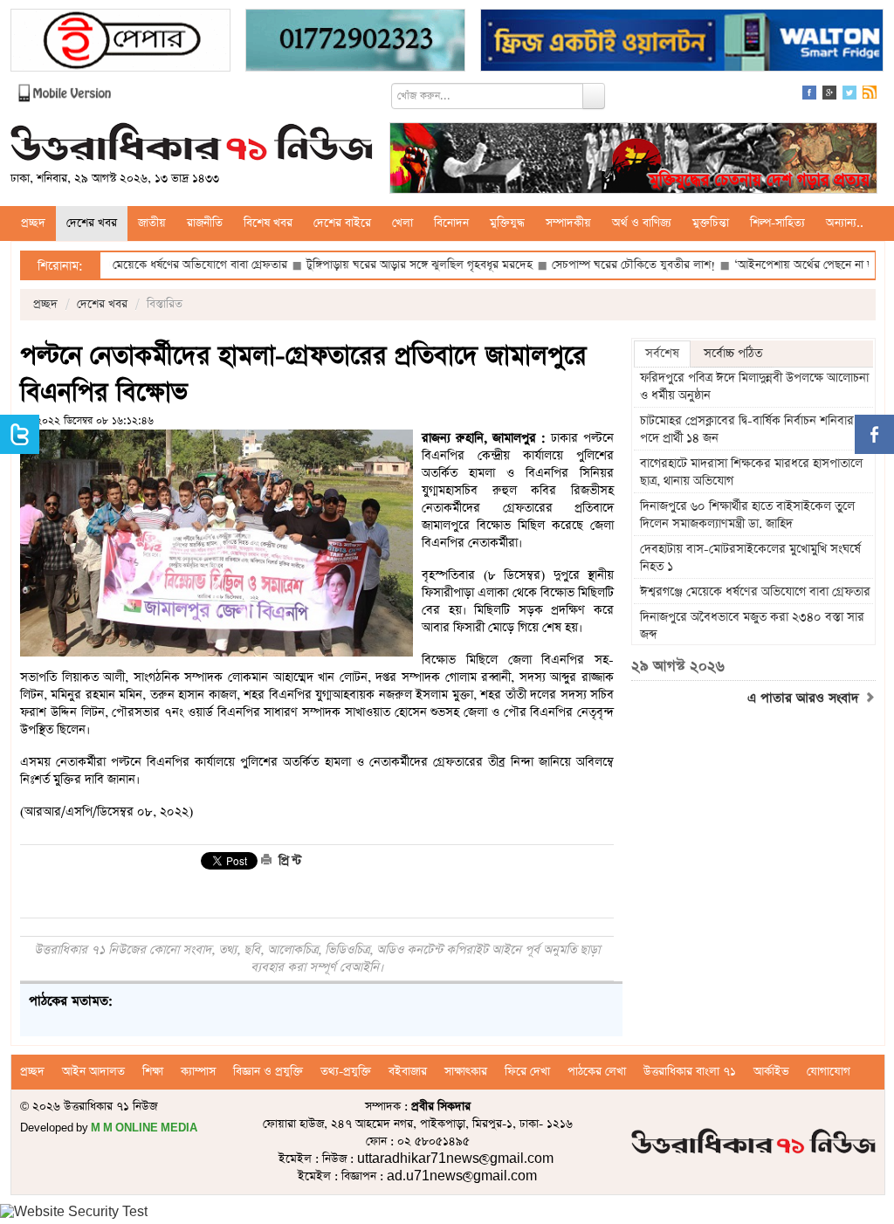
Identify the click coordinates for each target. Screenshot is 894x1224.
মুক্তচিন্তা (710, 223)
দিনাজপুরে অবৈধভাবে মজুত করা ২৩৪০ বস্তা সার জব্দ (752, 626)
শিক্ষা (152, 1071)
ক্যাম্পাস (198, 1071)
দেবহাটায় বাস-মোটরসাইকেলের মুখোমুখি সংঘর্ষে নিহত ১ (750, 557)
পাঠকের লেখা (596, 1071)
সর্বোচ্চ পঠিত (733, 353)
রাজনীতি (205, 223)
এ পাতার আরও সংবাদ (805, 698)
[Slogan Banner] (633, 160)
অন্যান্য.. (844, 223)
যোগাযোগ (828, 1071)
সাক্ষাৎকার (465, 1071)
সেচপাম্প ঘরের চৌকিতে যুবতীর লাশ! (595, 265)
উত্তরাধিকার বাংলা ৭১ (689, 1071)
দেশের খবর (91, 223)
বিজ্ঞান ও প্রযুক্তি (268, 1071)
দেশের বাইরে (342, 223)
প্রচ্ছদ (33, 223)
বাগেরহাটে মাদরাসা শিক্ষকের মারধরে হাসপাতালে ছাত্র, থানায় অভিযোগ (751, 472)
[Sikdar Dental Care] (355, 42)
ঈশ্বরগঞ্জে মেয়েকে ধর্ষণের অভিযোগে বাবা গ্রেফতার (140, 265)
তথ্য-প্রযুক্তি (345, 1071)
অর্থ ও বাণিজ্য (641, 223)
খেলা (402, 223)
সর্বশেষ (662, 353)
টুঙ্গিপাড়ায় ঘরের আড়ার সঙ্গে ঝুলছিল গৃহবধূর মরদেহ (381, 265)
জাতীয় (152, 223)
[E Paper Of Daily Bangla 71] (120, 42)
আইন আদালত (93, 1071)
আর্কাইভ (771, 1071)
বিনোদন (451, 223)
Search (593, 96)
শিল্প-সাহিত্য (777, 223)
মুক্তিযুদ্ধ (507, 223)
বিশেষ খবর (268, 223)
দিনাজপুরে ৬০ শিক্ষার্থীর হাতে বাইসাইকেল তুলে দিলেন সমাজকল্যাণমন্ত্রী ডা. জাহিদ (747, 515)
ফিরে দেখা (527, 1071)
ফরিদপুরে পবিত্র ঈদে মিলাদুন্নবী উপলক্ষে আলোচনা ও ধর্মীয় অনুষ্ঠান (754, 386)
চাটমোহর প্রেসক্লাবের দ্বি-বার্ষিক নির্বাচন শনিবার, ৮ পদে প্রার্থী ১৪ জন (754, 429)
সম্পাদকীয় (568, 223)
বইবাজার (408, 1071)
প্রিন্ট (288, 861)
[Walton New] (682, 42)
